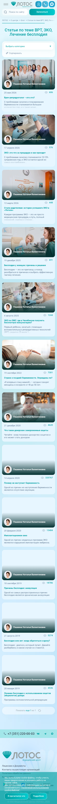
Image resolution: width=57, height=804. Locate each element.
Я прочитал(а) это (16, 796)
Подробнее (38, 796)
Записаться (42, 12)
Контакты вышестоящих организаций (21, 769)
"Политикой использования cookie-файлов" (27, 788)
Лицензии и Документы (14, 766)
